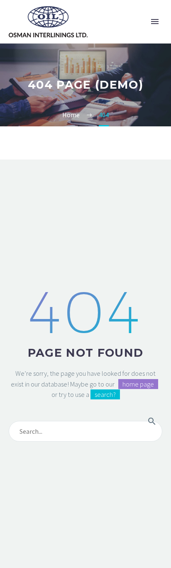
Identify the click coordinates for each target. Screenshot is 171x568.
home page (138, 384)
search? (105, 394)
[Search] (152, 421)
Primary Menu (154, 21)
